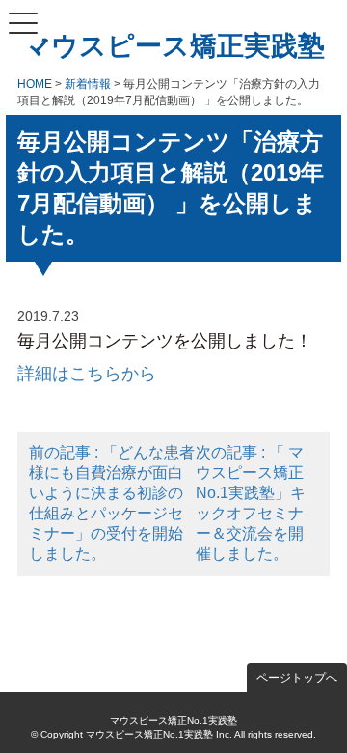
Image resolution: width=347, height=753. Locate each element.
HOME (34, 84)
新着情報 (88, 84)
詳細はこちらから (86, 373)
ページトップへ (296, 677)
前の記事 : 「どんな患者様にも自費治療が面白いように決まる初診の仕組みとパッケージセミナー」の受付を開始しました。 (112, 503)
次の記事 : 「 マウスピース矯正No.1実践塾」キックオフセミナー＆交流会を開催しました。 (251, 503)
